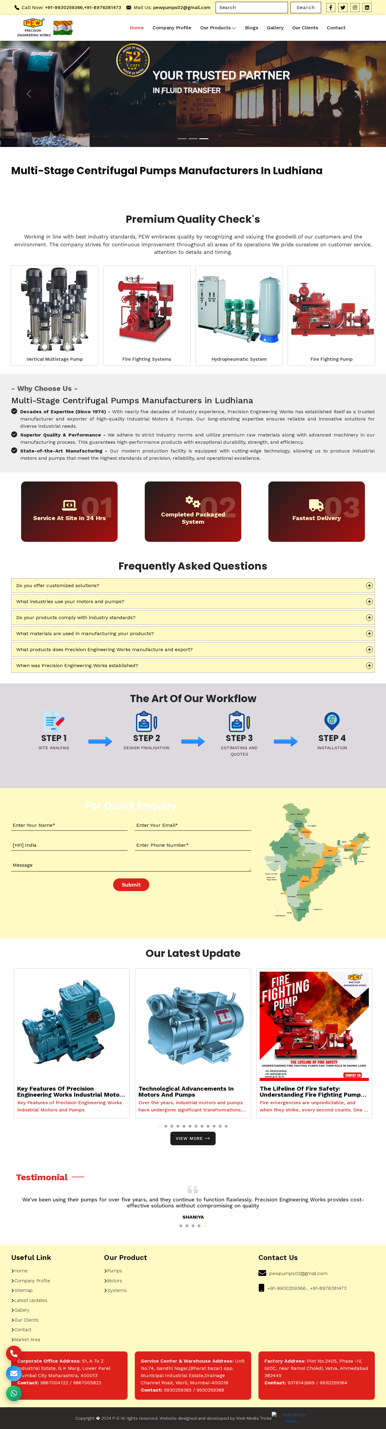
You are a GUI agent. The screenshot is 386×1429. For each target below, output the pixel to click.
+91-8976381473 (102, 7)
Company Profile (172, 27)
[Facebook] (330, 7)
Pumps (114, 1271)
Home (137, 27)
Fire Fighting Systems (146, 359)
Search (306, 7)
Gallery (275, 27)
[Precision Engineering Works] (32, 28)
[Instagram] (354, 7)
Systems (117, 1290)
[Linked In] (367, 7)
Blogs (251, 27)
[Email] (14, 1373)
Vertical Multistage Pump (55, 359)
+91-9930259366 (64, 7)
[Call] (14, 1353)
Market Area (27, 1339)
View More (189, 1138)
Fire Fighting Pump (332, 359)
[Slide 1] (182, 138)
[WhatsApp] (14, 1393)
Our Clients (305, 27)
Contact (336, 27)
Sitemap (23, 1290)
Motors (114, 1281)
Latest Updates (30, 1300)
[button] (159, 1126)
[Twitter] (342, 7)
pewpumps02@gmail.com (181, 7)
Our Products (215, 27)
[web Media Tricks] (291, 1418)
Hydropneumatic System (239, 359)
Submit (131, 884)
